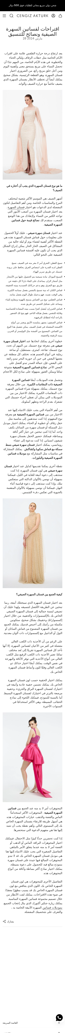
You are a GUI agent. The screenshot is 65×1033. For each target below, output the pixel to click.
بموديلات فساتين (52, 908)
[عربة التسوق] (60, 16)
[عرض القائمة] (4, 16)
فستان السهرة (16, 207)
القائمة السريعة (10, 1022)
